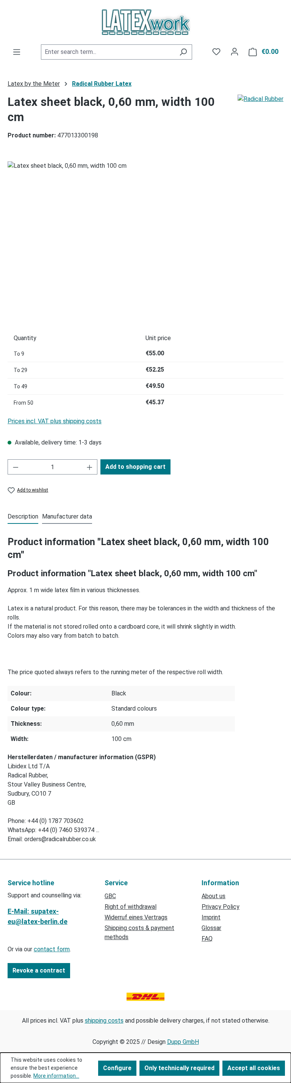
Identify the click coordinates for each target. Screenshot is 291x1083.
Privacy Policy (220, 906)
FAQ (207, 938)
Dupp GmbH (183, 1041)
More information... (56, 1076)
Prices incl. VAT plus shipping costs (55, 421)
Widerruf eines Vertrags (136, 917)
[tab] (23, 517)
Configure (117, 1068)
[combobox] (108, 52)
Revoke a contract (39, 970)
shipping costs (104, 1020)
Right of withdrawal (130, 906)
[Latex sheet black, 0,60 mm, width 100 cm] (145, 243)
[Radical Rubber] (260, 120)
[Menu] (17, 52)
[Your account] (234, 51)
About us (213, 896)
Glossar (211, 928)
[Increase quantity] (90, 467)
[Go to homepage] (145, 22)
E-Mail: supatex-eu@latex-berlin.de (37, 916)
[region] (145, 243)
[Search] (183, 52)
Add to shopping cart (135, 466)
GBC (110, 896)
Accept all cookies (253, 1068)
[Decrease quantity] (15, 467)
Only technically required (179, 1068)
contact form (52, 949)
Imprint (211, 917)
